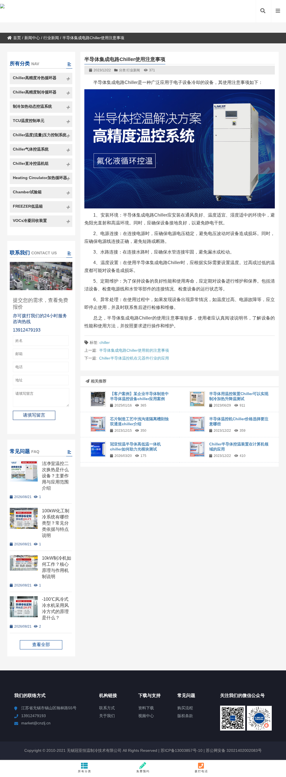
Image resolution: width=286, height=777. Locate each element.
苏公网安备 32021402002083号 (234, 750)
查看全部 (41, 644)
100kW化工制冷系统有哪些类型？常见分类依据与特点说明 (55, 523)
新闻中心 (32, 38)
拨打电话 (201, 771)
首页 (17, 38)
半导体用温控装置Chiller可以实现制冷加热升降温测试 (238, 396)
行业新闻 (51, 38)
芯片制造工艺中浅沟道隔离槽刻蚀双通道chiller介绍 (139, 421)
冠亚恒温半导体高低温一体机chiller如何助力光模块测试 (135, 446)
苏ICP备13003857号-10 (180, 750)
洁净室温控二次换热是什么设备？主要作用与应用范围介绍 (55, 475)
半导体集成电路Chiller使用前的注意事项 (134, 350)
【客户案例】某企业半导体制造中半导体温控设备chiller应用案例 (139, 396)
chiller (104, 342)
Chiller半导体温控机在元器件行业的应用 (134, 358)
